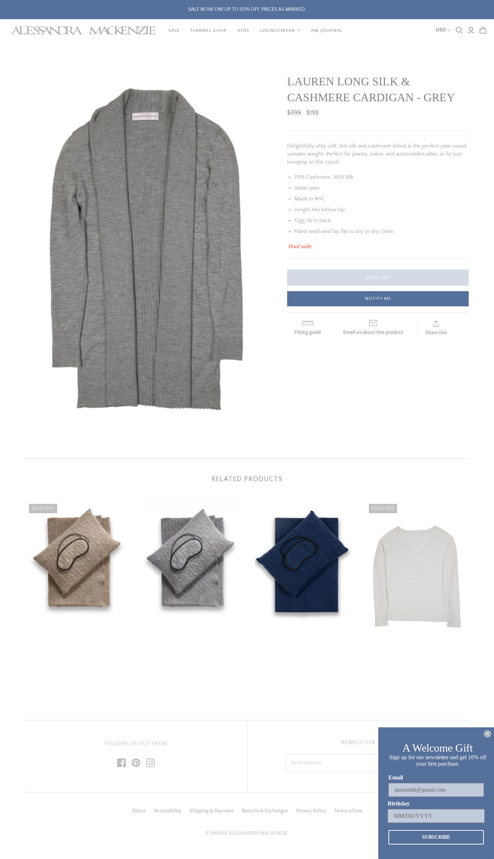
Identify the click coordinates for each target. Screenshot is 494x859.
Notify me (378, 298)
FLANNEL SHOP (208, 30)
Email (395, 777)
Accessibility (167, 811)
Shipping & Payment (211, 811)
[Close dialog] (487, 733)
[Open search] (459, 30)
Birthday (399, 803)
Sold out (378, 277)
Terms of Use (348, 811)
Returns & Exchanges (265, 811)
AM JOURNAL (326, 30)
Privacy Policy (311, 811)
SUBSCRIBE (436, 837)
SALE (174, 30)
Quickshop (50, 635)
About (139, 811)
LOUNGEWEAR (277, 30)
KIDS (243, 30)
